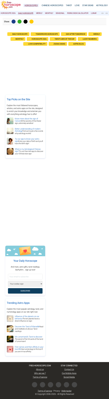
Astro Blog (78, 44)
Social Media (69, 377)
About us (40, 369)
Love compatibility (36, 44)
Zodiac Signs (59, 44)
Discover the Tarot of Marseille (29, 329)
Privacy (56, 391)
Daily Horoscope (25, 13)
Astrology (102, 5)
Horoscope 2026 (8, 13)
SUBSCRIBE (25, 290)
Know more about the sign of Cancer (28, 121)
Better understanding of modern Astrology (29, 131)
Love (77, 5)
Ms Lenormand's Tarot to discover (29, 339)
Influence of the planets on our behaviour (27, 318)
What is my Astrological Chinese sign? (29, 151)
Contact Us (69, 369)
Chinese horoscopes (52, 5)
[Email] (31, 22)
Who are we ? (40, 373)
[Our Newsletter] (102, 13)
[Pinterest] (58, 384)
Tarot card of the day (64, 39)
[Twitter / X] (25, 22)
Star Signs (87, 5)
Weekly (39, 13)
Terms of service (40, 377)
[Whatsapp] (19, 22)
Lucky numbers (90, 39)
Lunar (94, 13)
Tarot (69, 5)
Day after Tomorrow (75, 34)
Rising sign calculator (77, 13)
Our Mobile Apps (69, 373)
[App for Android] (74, 384)
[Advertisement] (54, 69)
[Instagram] (50, 384)
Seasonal (60, 13)
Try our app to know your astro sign (29, 141)
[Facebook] (13, 22)
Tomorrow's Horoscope (47, 34)
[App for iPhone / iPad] (66, 384)
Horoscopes (31, 5)
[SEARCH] (107, 13)
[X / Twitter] (42, 384)
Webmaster (66, 391)
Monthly (49, 13)
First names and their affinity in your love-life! (29, 349)
